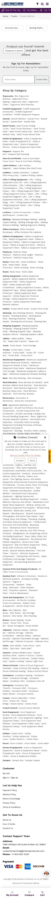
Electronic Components (25, 401)
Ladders (7, 172)
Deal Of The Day (12, 10)
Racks (6, 262)
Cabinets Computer (24, 641)
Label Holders (9, 165)
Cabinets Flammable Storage (25, 638)
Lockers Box (22, 215)
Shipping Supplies (11, 326)
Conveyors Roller (19, 691)
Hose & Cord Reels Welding (28, 161)
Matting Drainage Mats (28, 222)
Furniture (26, 473)
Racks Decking (36, 267)
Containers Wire (17, 681)
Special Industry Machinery (22, 550)
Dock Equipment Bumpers (23, 715)
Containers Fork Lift (35, 681)
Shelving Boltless (19, 316)
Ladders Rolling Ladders (31, 175)
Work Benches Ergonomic (25, 388)
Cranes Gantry (16, 704)
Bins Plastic (15, 613)
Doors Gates (30, 743)
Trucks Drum (26, 355)
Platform (7, 252)
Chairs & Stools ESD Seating (26, 668)
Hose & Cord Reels (12, 158)
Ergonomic (8, 96)
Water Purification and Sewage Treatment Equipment (25, 559)
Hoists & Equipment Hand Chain (26, 147)
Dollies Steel (32, 739)
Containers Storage (18, 678)
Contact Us (8, 828)
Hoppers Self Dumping (18, 154)
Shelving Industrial (17, 319)
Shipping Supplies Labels (31, 334)
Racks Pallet (14, 265)
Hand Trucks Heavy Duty (20, 131)
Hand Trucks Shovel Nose (28, 134)
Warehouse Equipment (14, 360)
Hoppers (7, 151)
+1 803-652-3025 (20, 854)
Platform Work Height (23, 255)
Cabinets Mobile (20, 630)
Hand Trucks (9, 126)
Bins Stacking (30, 616)
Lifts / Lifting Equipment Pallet (25, 191)
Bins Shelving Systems (23, 313)
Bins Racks (17, 616)
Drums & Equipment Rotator (23, 756)
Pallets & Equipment (13, 236)
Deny (32, 460)
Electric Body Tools (25, 606)
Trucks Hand (16, 350)
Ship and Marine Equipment (27, 545)
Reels (5, 272)
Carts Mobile (15, 645)
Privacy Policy (9, 803)
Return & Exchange (11, 799)
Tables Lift (33, 341)
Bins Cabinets (15, 610)
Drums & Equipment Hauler (27, 750)
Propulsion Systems (18, 590)
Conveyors (8, 685)
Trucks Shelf (18, 353)
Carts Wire (14, 648)
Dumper (6, 760)
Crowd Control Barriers (29, 708)
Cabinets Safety (23, 636)
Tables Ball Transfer (17, 341)
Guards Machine (18, 119)
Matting (6, 219)
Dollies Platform (17, 739)
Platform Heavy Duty (23, 258)
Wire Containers (34, 378)
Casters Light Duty (34, 661)
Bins (5, 610)
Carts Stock (28, 645)
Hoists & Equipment (12, 138)
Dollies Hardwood (21, 736)
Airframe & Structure (26, 576)
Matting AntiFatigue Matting (24, 219)
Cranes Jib (14, 701)
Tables (6, 338)
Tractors (14, 553)
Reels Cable (27, 272)
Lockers (7, 212)
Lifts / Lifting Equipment (15, 179)
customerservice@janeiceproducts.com (23, 851)
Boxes (6, 620)
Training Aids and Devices (27, 556)
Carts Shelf (26, 648)
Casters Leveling (16, 661)
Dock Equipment (11, 712)
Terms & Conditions (12, 807)
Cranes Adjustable (19, 698)
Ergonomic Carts (19, 102)
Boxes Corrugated (15, 626)
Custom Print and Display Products (20, 569)
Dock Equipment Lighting (29, 718)
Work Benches (10, 382)
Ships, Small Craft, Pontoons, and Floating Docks (25, 548)
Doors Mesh (43, 743)
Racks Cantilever (28, 262)
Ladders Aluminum (20, 172)
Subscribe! (41, 79)
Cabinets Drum (42, 641)
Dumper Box (17, 760)
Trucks (14, 16)
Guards (6, 119)
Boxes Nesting (16, 620)
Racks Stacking (21, 267)
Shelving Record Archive (22, 321)
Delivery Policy (9, 794)
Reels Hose (15, 272)
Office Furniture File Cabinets (28, 232)
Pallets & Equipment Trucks (34, 248)
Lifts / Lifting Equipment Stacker (25, 202)
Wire (5, 378)
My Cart (6, 773)
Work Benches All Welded (30, 382)
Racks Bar (14, 262)
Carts (5, 645)
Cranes (6, 698)
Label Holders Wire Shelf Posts (27, 168)
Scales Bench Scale (20, 309)
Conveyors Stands (25, 694)
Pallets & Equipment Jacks (21, 239)
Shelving (7, 313)
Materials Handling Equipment (24, 499)
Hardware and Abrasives (21, 490)
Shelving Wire (40, 321)
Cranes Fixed (31, 704)
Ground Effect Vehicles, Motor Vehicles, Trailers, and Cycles (24, 476)
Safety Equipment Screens (28, 287)
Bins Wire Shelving (17, 378)
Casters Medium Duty (22, 653)
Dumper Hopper (32, 760)
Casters (6, 653)
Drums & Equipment (12, 747)
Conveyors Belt (19, 688)
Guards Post (33, 119)
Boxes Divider (32, 626)
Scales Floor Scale (39, 309)
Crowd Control (10, 708)
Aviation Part (9, 576)
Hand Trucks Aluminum (21, 129)
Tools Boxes (15, 345)
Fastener (20, 584)
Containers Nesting (23, 675)
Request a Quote (14, 50)
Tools (5, 345)
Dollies (6, 733)
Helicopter (13, 587)
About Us (7, 820)
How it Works (9, 824)
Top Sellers (32, 10)
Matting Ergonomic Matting (32, 225)
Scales (6, 309)
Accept (20, 460)
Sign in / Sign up (10, 777)
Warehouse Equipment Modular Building (27, 374)
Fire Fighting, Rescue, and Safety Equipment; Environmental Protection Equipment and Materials (25, 482)
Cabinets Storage (15, 633)
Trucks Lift (31, 353)
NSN (5, 405)
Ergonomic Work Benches (22, 104)
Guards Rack (16, 121)
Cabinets (7, 630)
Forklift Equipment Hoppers (27, 114)
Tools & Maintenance (19, 593)
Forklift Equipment (12, 109)
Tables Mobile (17, 338)
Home (5, 16)
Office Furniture (10, 229)
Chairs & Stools (10, 665)
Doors (5, 743)
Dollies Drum (17, 733)
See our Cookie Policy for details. (25, 455)
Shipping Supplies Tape (20, 331)
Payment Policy (10, 790)
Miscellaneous (17, 513)
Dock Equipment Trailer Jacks (26, 723)
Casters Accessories (20, 658)
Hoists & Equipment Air (20, 141)
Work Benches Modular (23, 394)
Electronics (8, 398)
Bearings (18, 431)
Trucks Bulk (13, 355)
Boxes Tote (16, 623)
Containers (8, 675)
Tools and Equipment (13, 597)
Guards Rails (29, 121)
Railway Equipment (20, 539)
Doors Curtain (16, 743)
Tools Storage (29, 345)
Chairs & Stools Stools (37, 671)
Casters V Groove (26, 655)
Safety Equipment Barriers (24, 279)
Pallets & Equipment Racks (22, 245)
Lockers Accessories (21, 212)
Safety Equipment (12, 276)
